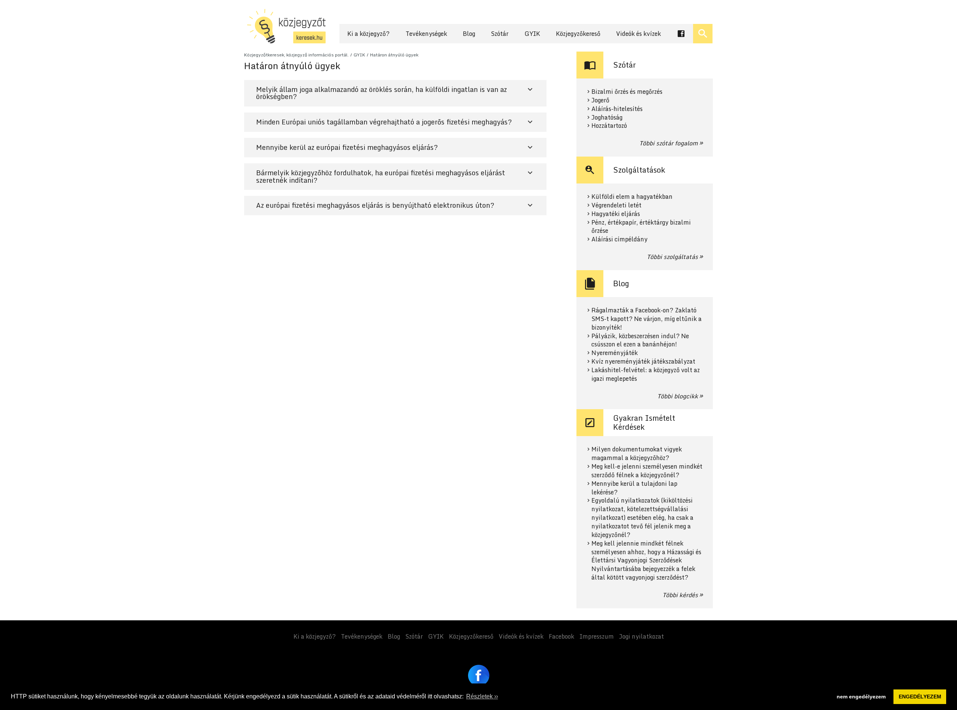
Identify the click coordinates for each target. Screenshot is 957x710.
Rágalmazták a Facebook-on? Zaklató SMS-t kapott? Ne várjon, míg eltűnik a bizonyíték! (646, 319)
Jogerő (600, 100)
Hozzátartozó (609, 125)
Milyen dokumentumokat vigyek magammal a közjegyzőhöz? (636, 453)
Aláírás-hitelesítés (617, 109)
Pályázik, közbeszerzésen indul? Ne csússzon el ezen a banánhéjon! (640, 340)
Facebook (561, 636)
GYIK (532, 33)
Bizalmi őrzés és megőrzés (626, 91)
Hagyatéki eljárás (615, 214)
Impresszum (596, 636)
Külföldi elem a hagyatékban (632, 196)
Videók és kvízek (638, 33)
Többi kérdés (680, 595)
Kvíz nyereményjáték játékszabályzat (643, 361)
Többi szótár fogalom (668, 143)
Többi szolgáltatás (672, 257)
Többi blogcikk (677, 396)
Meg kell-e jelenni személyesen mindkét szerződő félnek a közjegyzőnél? (646, 470)
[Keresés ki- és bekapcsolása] (703, 33)
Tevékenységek (426, 33)
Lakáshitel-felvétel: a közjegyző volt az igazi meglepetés (645, 374)
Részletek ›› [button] (482, 696)
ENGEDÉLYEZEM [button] (920, 697)
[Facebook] (478, 675)
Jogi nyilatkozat (641, 636)
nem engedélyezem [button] (861, 697)
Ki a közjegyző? (368, 33)
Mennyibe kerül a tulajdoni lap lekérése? (634, 488)
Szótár (499, 33)
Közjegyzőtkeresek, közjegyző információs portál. (296, 55)
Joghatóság (606, 117)
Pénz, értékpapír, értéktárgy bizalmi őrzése (641, 226)
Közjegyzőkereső (578, 33)
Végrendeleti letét (616, 205)
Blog (469, 33)
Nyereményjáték (614, 353)
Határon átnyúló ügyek (394, 55)
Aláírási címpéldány (619, 239)
